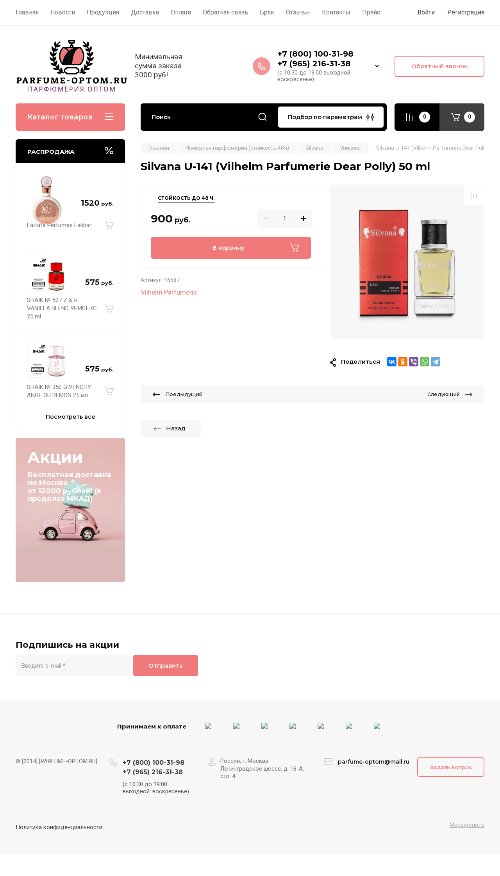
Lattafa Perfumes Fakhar (59, 225)
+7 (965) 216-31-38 (314, 63)
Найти (262, 117)
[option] (407, 262)
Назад (176, 428)
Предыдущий (183, 394)
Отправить (165, 665)
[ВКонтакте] (391, 361)
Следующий (443, 394)
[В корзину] (109, 225)
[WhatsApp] (424, 361)
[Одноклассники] (402, 361)
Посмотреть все (70, 416)
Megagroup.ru (467, 825)
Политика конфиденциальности (59, 827)
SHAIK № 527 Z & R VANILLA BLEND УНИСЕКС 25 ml (62, 308)
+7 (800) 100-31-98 (316, 54)
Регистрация (465, 12)
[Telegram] (435, 361)
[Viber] (413, 361)
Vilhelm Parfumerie (169, 292)
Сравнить (474, 195)
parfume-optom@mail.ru (373, 761)
